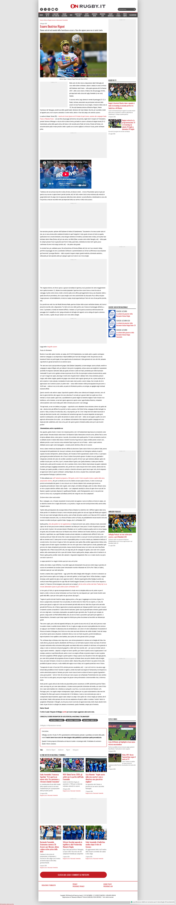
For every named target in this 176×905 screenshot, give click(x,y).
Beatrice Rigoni (50, 750)
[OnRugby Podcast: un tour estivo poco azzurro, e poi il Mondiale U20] (122, 523)
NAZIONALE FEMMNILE (56, 720)
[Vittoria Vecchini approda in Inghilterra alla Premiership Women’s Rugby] (73, 833)
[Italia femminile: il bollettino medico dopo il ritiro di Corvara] (96, 833)
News (45, 20)
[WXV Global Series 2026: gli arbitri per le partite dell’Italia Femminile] (73, 765)
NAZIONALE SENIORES (73, 720)
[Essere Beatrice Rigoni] (73, 55)
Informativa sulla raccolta (7, 904)
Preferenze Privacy (78, 886)
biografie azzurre (52, 347)
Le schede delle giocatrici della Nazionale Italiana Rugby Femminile (125, 335)
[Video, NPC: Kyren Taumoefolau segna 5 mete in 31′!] (114, 758)
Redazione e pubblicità (49, 885)
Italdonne (60, 750)
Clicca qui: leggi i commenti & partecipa (73, 874)
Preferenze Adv (108, 886)
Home (41, 20)
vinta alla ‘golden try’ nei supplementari (60, 524)
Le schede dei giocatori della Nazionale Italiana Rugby (124, 315)
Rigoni (68, 750)
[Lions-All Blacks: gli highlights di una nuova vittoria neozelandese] (122, 731)
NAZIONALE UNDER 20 (89, 720)
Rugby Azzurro (52, 20)
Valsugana (75, 750)
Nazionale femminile (62, 20)
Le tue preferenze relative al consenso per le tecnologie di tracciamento (152, 902)
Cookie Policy (107, 884)
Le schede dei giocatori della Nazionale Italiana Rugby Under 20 (126, 324)
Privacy (75, 884)
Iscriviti (64, 712)
